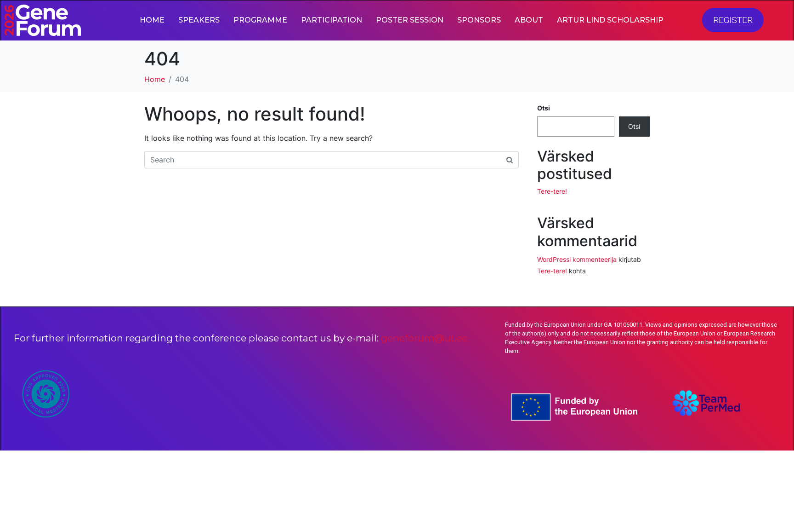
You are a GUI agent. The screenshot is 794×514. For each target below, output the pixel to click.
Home (152, 20)
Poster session (409, 20)
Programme (260, 20)
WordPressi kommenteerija (577, 259)
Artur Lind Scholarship (610, 20)
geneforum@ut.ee (424, 338)
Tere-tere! (552, 191)
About (529, 20)
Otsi (543, 108)
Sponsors (479, 20)
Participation (331, 20)
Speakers (199, 20)
